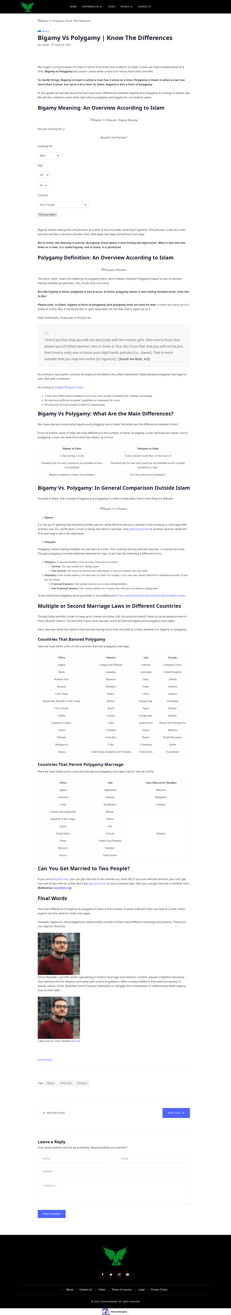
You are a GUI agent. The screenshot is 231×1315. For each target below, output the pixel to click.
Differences (65, 1083)
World (124, 6)
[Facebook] (102, 1274)
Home (73, 6)
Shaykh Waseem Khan (69, 387)
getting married (139, 529)
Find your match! (47, 214)
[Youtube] (127, 1274)
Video (111, 6)
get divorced (97, 883)
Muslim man (61, 879)
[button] (197, 6)
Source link (45, 1059)
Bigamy (50, 1083)
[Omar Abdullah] (59, 954)
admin (45, 44)
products (144, 6)
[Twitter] (111, 1274)
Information (90, 6)
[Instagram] (119, 1274)
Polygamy (82, 1083)
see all (75, 1041)
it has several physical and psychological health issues (150, 595)
